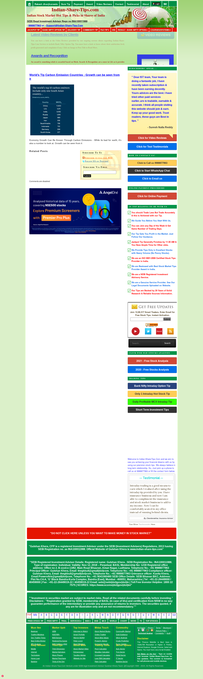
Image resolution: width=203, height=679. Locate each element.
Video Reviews (104, 4)
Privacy (151, 627)
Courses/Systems (159, 29)
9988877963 (34, 25)
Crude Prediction (122, 640)
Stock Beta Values (102, 637)
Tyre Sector (120, 652)
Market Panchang (59, 658)
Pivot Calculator (101, 648)
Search (167, 343)
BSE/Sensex (57, 637)
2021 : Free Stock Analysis (152, 361)
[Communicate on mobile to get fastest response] (138, 630)
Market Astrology (58, 652)
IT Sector (119, 658)
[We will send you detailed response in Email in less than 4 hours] (143, 630)
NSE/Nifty (56, 634)
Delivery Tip (73, 29)
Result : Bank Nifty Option (132, 29)
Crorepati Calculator (102, 655)
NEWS (133, 620)
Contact (119, 4)
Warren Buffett (79, 637)
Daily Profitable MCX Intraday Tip (152, 401)
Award (89, 4)
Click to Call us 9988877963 (152, 163)
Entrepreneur (78, 652)
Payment (78, 4)
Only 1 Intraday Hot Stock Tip (152, 393)
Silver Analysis (121, 637)
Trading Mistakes (37, 634)
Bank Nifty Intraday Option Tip (152, 386)
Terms (158, 627)
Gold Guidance (122, 634)
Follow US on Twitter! (97, 161)
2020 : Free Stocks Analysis (152, 369)
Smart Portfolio (79, 634)
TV (141, 620)
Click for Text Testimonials (152, 146)
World (113, 620)
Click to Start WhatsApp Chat (152, 170)
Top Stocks (152, 620)
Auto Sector (120, 648)
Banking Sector (122, 661)
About (146, 4)
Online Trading (100, 634)
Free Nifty (52, 620)
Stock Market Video (80, 648)
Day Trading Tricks (38, 637)
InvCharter (141, 627)
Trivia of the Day (58, 661)
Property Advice (101, 640)
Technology (35, 655)
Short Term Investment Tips (152, 409)
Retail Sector (121, 655)
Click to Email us (152, 178)
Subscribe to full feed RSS (98, 158)
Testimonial (133, 4)
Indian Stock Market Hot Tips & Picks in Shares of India (66, 15)
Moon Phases (57, 655)
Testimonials (144, 524)
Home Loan (35, 658)
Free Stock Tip (35, 620)
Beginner (34, 631)
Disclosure (167, 627)
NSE (87, 620)
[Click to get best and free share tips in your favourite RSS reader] (152, 630)
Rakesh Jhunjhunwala (46, 4)
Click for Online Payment (152, 196)
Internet (34, 652)
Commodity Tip (90, 29)
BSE (96, 620)
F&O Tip (104, 29)
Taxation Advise (79, 655)
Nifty (35, 614)
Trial (64, 620)
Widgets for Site (79, 658)
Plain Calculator (101, 661)
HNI (113, 29)
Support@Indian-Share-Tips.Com (64, 25)
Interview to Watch (80, 631)
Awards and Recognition (49, 35)
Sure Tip (65, 4)
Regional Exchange (59, 640)
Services (75, 620)
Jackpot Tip (33, 29)
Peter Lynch (78, 640)
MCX (104, 620)
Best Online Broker (38, 640)
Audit (168, 633)
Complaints (159, 633)
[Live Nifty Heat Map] (148, 630)
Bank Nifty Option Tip (53, 29)
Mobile (33, 648)
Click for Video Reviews (152, 138)
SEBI (54, 631)
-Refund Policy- (161, 630)
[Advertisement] (152, 434)
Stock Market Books (102, 631)
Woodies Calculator (102, 652)
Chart (123, 620)
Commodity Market (123, 631)
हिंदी (165, 4)
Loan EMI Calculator (102, 658)
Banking (34, 661)
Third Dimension (58, 648)
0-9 (174, 614)
